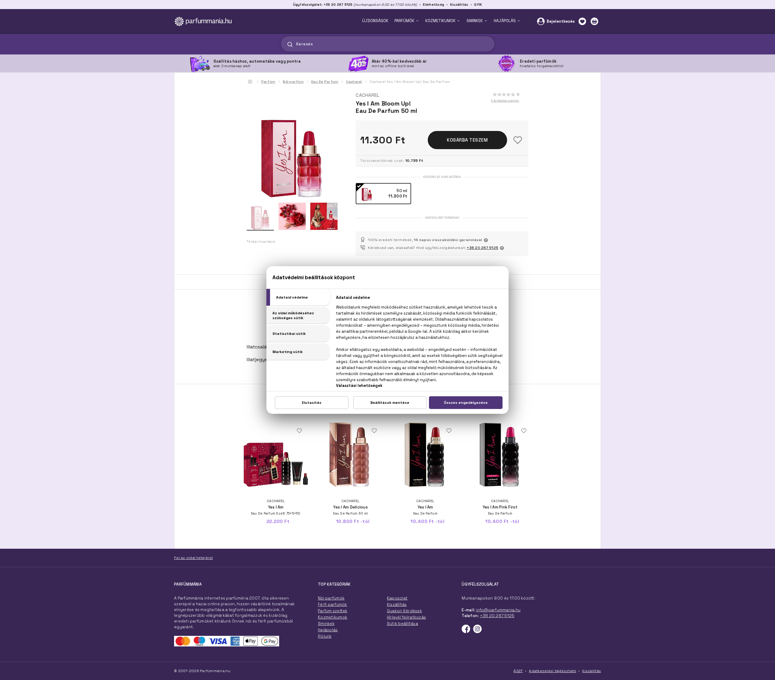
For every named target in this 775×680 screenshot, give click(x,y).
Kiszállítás (459, 4)
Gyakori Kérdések (404, 610)
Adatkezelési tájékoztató (552, 671)
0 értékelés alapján (505, 101)
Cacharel (354, 81)
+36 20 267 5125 (482, 247)
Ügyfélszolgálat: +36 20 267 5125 (323, 4)
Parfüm (268, 81)
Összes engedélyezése (466, 402)
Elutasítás (312, 402)
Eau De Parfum (324, 81)
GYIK (478, 4)
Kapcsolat (397, 598)
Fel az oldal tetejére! (193, 557)
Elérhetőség (433, 4)
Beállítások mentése (389, 402)
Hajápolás (328, 630)
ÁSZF (518, 671)
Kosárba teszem (467, 140)
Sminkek (326, 623)
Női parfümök (331, 598)
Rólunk (325, 636)
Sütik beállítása (402, 623)
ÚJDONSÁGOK (375, 20)
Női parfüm (293, 81)
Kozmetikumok (332, 617)
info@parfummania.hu (498, 610)
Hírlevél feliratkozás (406, 617)
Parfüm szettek (333, 610)
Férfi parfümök (332, 604)
